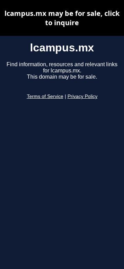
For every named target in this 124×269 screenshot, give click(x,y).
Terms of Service (45, 96)
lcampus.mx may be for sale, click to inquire (62, 18)
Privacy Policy (82, 96)
